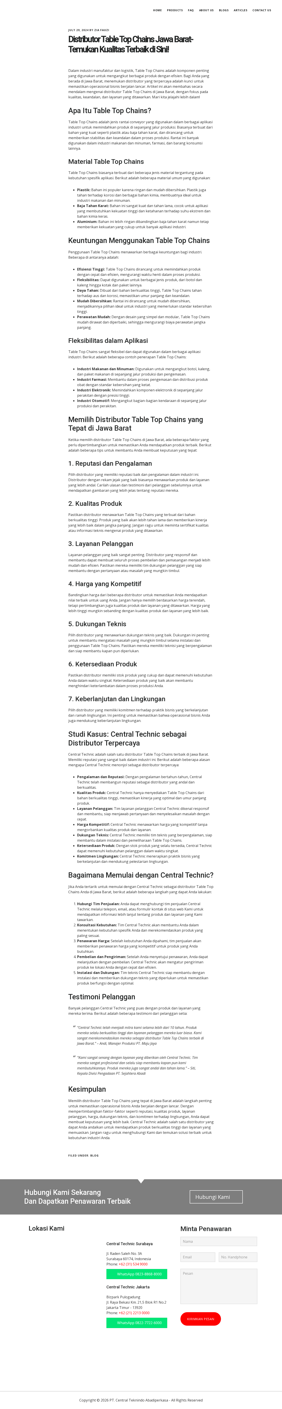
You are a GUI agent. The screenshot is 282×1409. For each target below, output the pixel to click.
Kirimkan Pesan (200, 1319)
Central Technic (42, 9)
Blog (94, 1155)
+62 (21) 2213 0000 (134, 1312)
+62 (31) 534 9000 (133, 1264)
